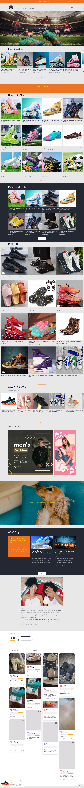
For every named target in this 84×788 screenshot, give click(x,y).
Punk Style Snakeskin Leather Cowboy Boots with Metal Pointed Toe (68, 341)
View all (42, 80)
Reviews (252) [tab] (12, 645)
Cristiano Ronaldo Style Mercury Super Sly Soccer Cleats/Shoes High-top (30, 174)
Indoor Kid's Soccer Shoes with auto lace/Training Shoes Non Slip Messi (72, 174)
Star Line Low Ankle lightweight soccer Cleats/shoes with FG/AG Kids (10, 174)
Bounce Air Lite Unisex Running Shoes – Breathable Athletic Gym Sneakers (8, 411)
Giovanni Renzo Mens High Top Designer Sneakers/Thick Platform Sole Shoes (41, 376)
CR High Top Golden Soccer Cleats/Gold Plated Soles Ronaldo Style (24, 70)
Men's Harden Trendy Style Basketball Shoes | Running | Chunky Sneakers (50, 209)
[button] (69, 7)
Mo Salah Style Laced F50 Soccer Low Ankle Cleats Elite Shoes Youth (73, 121)
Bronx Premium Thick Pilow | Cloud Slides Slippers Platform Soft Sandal (14, 308)
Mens (9, 476)
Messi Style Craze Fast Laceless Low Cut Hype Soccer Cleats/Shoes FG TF (51, 148)
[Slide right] (44, 77)
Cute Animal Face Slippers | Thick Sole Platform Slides (24, 411)
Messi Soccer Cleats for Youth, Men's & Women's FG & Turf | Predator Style (72, 70)
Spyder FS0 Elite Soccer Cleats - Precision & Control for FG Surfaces (31, 148)
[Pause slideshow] (48, 526)
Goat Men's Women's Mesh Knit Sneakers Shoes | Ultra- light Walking (40, 411)
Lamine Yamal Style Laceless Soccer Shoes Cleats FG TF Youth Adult (11, 121)
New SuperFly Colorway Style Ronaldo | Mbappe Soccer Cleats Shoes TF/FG (11, 148)
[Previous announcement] (29, 1)
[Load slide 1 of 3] (39, 527)
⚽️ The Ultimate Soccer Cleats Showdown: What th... (18, 540)
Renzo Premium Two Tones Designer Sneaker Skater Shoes (66, 375)
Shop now (42, 505)
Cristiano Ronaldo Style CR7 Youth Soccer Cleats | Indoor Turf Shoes (30, 121)
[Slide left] (39, 77)
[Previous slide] (35, 526)
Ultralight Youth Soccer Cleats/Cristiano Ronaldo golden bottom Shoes (8, 70)
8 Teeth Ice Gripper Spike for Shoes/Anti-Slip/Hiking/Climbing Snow (40, 308)
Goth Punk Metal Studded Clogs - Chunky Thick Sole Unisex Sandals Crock (49, 232)
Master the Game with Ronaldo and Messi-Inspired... (41, 552)
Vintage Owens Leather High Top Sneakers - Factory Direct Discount (73, 411)
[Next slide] (45, 526)
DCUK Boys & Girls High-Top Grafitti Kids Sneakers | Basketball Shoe (15, 232)
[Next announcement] (55, 1)
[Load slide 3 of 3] (42, 527)
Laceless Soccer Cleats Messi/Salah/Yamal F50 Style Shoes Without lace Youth (72, 148)
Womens (56, 476)
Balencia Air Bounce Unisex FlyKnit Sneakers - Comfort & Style (12, 341)
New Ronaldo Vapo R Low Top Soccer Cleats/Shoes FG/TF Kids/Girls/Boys (51, 174)
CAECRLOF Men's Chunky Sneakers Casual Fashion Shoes (66, 232)
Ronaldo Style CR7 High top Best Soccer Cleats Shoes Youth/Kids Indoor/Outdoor (56, 70)
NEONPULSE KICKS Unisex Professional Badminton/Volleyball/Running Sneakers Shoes (41, 342)
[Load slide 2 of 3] (40, 527)
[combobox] (34, 650)
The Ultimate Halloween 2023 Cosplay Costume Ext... (64, 552)
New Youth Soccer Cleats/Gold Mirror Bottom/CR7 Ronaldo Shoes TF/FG (39, 70)
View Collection (42, 28)
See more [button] (19, 683)
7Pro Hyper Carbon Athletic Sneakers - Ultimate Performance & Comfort (69, 308)
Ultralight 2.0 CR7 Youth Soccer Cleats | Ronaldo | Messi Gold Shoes (52, 121)
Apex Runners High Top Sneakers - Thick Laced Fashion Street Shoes (13, 375)
